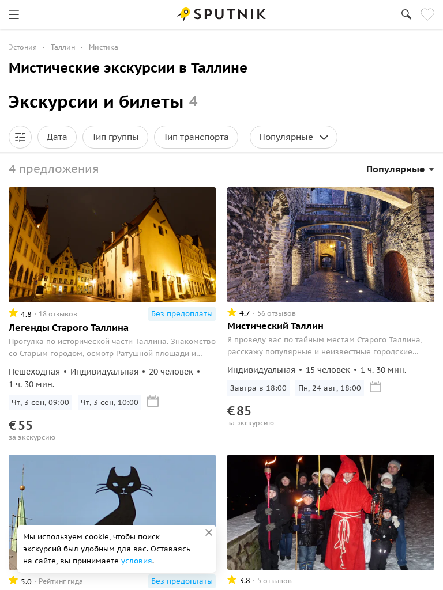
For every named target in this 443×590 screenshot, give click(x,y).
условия (136, 561)
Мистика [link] (103, 47)
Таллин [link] (63, 47)
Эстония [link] (23, 47)
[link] (14, 14)
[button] (20, 137)
